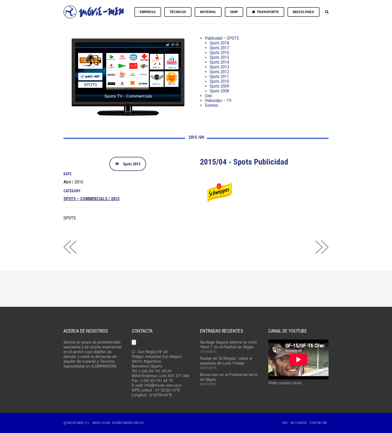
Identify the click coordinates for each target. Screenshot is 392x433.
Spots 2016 (219, 52)
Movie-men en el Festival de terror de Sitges (229, 377)
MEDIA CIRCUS (133, 423)
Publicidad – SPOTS (222, 38)
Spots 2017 (219, 47)
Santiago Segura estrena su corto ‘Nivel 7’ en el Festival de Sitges (228, 344)
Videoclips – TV (218, 100)
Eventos (211, 105)
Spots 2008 (219, 90)
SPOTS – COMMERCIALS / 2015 (91, 198)
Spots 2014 (219, 62)
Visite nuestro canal (284, 382)
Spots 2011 (219, 76)
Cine (208, 95)
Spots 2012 (219, 71)
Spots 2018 (219, 43)
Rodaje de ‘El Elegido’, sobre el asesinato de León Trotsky (226, 361)
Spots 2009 (219, 86)
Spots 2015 (219, 57)
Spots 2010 (219, 81)
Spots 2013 (219, 67)
